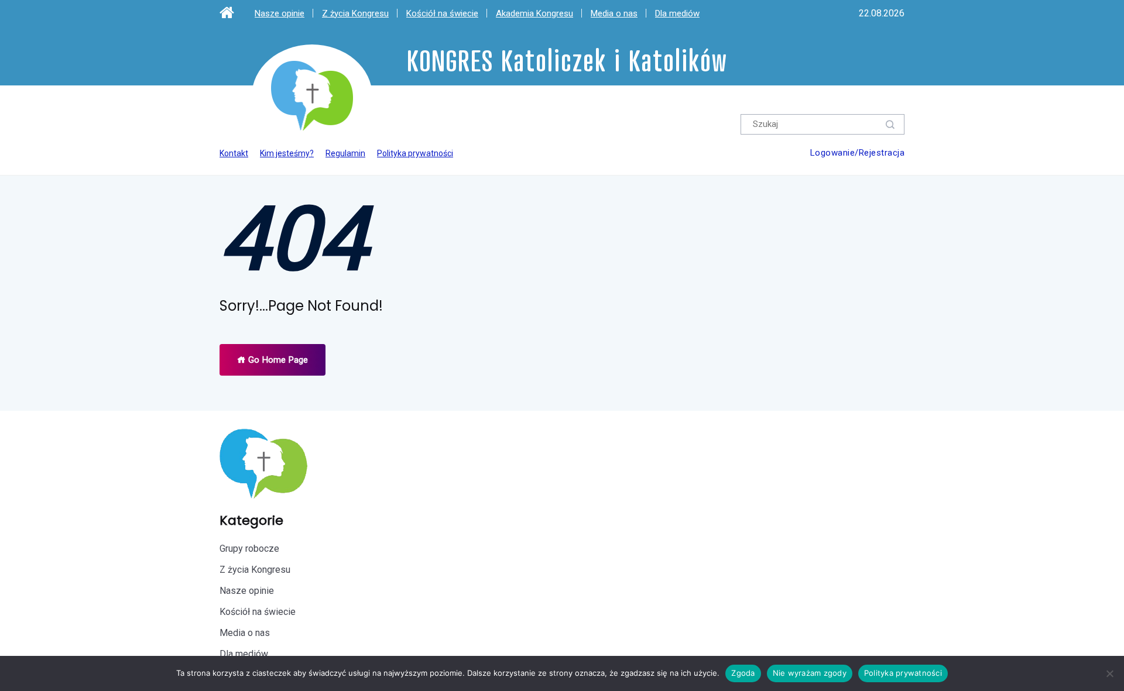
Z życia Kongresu (355, 13)
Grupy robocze (249, 548)
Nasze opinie (279, 13)
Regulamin (345, 153)
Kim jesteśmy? (287, 153)
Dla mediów (677, 13)
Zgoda (743, 673)
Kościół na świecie (442, 13)
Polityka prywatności (415, 153)
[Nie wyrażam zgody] (1109, 673)
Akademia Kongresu (534, 13)
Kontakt (234, 153)
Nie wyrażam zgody (810, 673)
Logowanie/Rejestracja (857, 152)
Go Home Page (277, 360)
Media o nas (614, 13)
